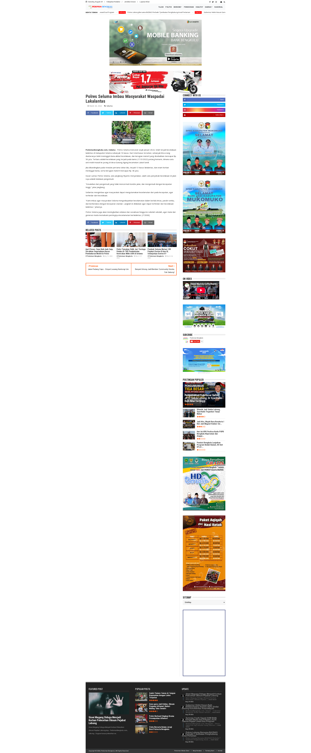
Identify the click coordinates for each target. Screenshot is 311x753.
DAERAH (208, 7)
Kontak (220, 750)
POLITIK (168, 7)
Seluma (109, 106)
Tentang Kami (209, 750)
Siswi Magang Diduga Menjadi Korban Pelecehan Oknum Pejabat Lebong (107, 720)
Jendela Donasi (130, 2)
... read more (211, 699)
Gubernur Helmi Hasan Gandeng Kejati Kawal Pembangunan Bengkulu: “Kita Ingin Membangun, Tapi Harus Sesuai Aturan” (189, 12)
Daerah (137, 12)
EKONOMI (177, 7)
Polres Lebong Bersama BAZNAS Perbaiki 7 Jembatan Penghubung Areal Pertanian (200, 734)
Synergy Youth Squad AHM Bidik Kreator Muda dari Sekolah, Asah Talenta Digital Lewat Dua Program (199, 719)
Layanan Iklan (145, 2)
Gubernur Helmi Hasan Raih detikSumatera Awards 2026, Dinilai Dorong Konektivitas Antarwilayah (200, 707)
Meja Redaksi (197, 750)
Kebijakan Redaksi (113, 2)
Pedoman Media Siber (181, 750)
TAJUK (161, 7)
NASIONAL (218, 7)
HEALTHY (199, 7)
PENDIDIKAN (189, 7)
